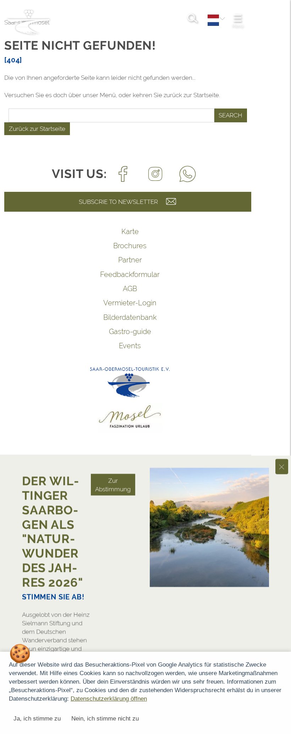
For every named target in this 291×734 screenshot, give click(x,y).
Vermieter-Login (130, 303)
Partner (130, 260)
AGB (130, 288)
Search (230, 115)
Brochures (130, 245)
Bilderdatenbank (130, 317)
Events (130, 345)
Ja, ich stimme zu (37, 718)
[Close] (281, 427)
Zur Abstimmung (113, 446)
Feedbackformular (130, 274)
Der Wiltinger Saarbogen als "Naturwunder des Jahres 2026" (52, 492)
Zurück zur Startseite (37, 128)
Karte (130, 231)
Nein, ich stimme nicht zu (105, 718)
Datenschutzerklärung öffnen (109, 698)
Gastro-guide (130, 331)
